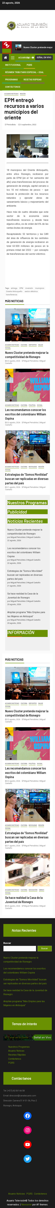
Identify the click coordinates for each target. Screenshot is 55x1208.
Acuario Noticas (16, 1050)
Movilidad (33, 467)
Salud (40, 345)
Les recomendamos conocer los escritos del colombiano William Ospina (25, 414)
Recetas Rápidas (33, 79)
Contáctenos (12, 87)
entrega (14, 288)
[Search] (28, 57)
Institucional (13, 65)
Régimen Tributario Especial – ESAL (24, 72)
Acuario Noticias (11, 94)
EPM (21, 288)
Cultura (24, 345)
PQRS (29, 65)
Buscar (7, 943)
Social (8, 348)
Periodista (11, 125)
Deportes (33, 345)
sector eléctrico (31, 291)
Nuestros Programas (19, 1046)
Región (23, 94)
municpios (39, 288)
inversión (29, 288)
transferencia (11, 295)
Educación (33, 890)
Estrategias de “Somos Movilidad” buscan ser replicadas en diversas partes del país (26, 478)
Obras (41, 890)
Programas (11, 79)
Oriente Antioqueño (14, 291)
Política (32, 405)
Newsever (26, 1204)
